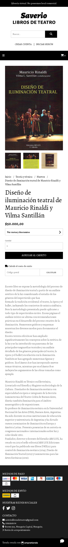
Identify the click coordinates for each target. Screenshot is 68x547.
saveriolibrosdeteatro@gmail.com (21, 519)
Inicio (8, 177)
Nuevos (41, 177)
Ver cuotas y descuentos (18, 232)
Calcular (51, 272)
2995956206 (10, 523)
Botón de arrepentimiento (17, 530)
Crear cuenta (23, 44)
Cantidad (8, 240)
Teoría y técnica (24, 177)
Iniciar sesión (44, 44)
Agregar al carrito (34, 255)
